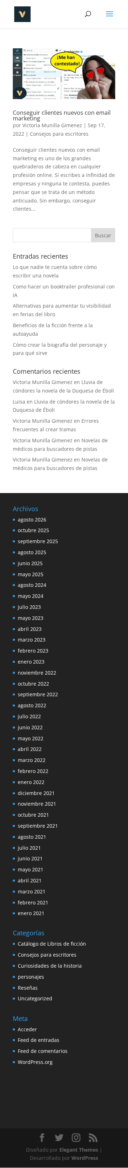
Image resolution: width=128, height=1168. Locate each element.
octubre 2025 (33, 530)
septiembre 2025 (38, 541)
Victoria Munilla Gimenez (52, 125)
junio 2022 (30, 727)
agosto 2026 (32, 519)
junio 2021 (30, 858)
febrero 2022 (33, 771)
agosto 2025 (32, 552)
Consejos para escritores (59, 133)
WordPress (84, 1158)
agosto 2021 (32, 836)
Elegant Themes (78, 1149)
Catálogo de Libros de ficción (52, 943)
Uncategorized (35, 998)
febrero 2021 (33, 902)
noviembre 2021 (37, 803)
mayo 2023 (30, 618)
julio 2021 (29, 847)
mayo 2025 (30, 574)
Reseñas (28, 987)
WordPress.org (35, 1062)
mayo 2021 (30, 869)
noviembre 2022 (37, 672)
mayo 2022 (30, 738)
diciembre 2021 (36, 793)
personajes (31, 976)
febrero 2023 (33, 650)
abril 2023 (30, 629)
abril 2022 (30, 749)
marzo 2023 (32, 639)
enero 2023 (31, 661)
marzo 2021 (32, 891)
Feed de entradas (38, 1040)
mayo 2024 (30, 596)
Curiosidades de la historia (50, 965)
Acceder (27, 1029)
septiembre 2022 (38, 694)
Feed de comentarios (43, 1051)
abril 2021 (30, 880)
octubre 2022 (33, 683)
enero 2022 (31, 782)
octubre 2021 (33, 814)
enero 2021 (31, 913)
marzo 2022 (32, 760)
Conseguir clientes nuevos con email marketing (62, 115)
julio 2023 (29, 607)
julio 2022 (29, 716)
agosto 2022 (32, 705)
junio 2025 (30, 563)
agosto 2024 (32, 585)
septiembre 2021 (38, 825)
